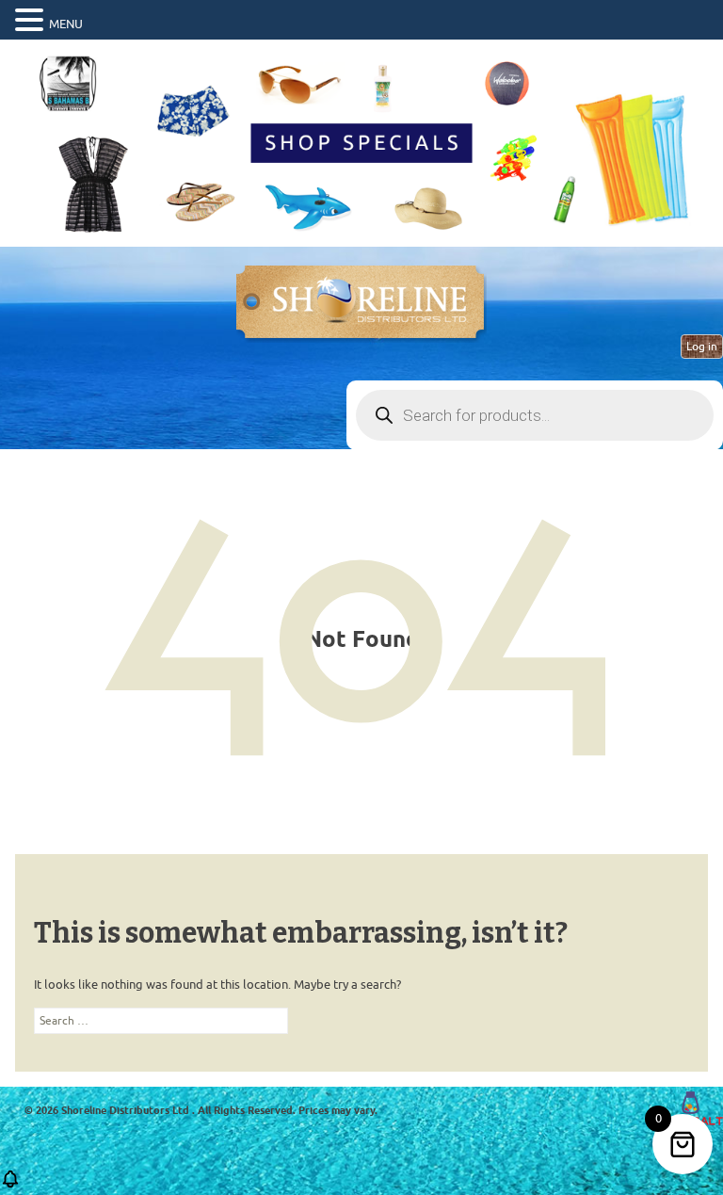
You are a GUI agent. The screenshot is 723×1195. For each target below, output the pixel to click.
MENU (66, 24)
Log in (701, 346)
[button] (32, 21)
